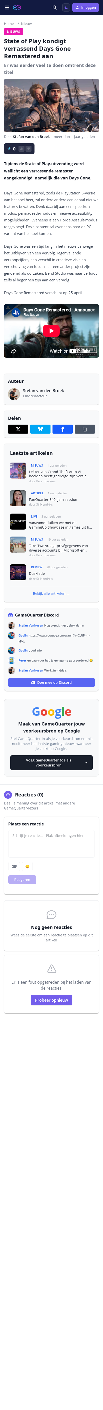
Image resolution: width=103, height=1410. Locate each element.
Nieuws (27, 23)
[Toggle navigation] (7, 7)
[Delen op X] (18, 429)
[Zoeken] (55, 7)
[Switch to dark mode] (66, 7)
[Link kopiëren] (85, 429)
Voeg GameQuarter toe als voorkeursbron (48, 762)
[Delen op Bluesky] (40, 429)
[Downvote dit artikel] (29, 149)
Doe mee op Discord (54, 682)
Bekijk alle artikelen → (51, 593)
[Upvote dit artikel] (21, 149)
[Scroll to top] (94, 1379)
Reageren (22, 879)
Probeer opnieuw (51, 1000)
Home (9, 23)
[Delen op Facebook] (62, 429)
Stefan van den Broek (31, 136)
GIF (14, 866)
